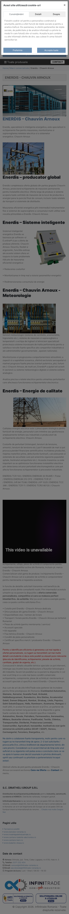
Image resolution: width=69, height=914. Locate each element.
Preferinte (17, 50)
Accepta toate (51, 50)
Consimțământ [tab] (16, 14)
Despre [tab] (56, 14)
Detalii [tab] (38, 14)
